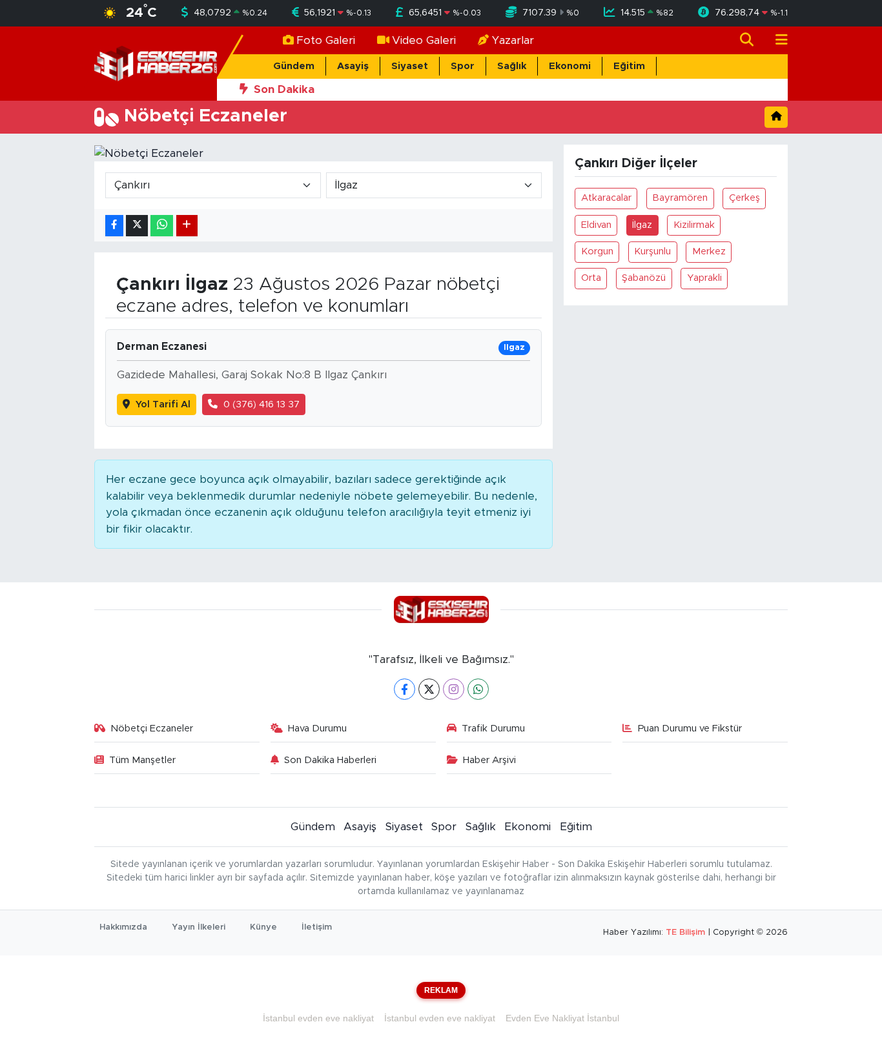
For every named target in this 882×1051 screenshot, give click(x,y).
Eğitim (629, 66)
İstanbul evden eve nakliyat (318, 1018)
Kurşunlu (652, 251)
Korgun (597, 251)
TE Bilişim (685, 932)
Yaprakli (704, 278)
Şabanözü (644, 278)
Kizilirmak (694, 225)
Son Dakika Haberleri (330, 760)
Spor (463, 66)
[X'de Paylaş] (137, 225)
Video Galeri (424, 40)
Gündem (293, 66)
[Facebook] (404, 689)
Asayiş (353, 66)
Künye (263, 927)
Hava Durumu (317, 728)
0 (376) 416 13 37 (261, 404)
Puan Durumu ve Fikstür (690, 728)
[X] (429, 689)
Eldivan (596, 225)
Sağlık (511, 66)
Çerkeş (744, 198)
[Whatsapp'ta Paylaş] (161, 225)
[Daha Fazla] (187, 225)
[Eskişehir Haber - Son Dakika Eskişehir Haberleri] (155, 62)
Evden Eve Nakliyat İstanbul (562, 1018)
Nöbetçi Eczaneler (151, 728)
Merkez (709, 251)
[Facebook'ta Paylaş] (114, 225)
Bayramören (680, 198)
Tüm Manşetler (142, 760)
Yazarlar (513, 40)
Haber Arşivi (489, 760)
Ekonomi (570, 66)
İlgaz (642, 225)
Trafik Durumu (493, 728)
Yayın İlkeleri (198, 927)
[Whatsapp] (478, 689)
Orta (591, 278)
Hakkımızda (123, 927)
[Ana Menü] (776, 40)
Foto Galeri (325, 40)
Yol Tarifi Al (163, 404)
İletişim (317, 927)
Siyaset (409, 66)
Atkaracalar (606, 198)
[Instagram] (453, 689)
